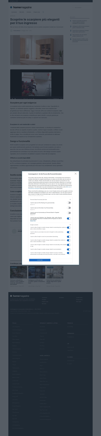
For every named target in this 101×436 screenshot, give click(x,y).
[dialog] (50, 218)
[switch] (69, 203)
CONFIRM (40, 260)
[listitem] (50, 199)
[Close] (76, 174)
